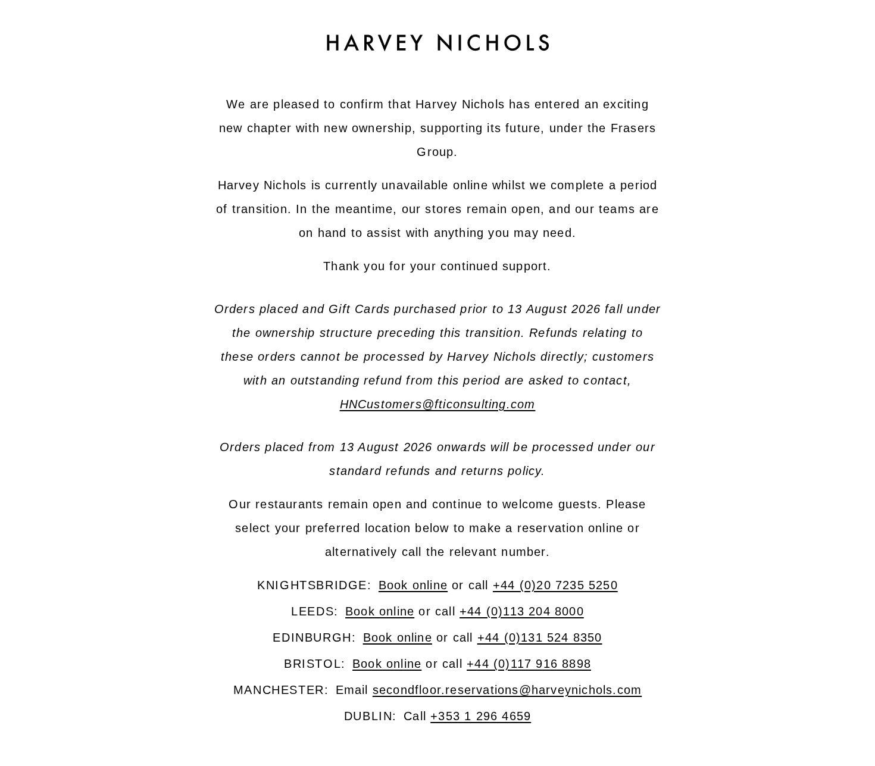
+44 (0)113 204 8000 (522, 611)
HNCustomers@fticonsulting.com (438, 404)
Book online (413, 585)
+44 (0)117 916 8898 (529, 663)
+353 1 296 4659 (480, 716)
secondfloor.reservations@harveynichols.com (507, 689)
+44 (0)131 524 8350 (539, 637)
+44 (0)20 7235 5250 (555, 585)
